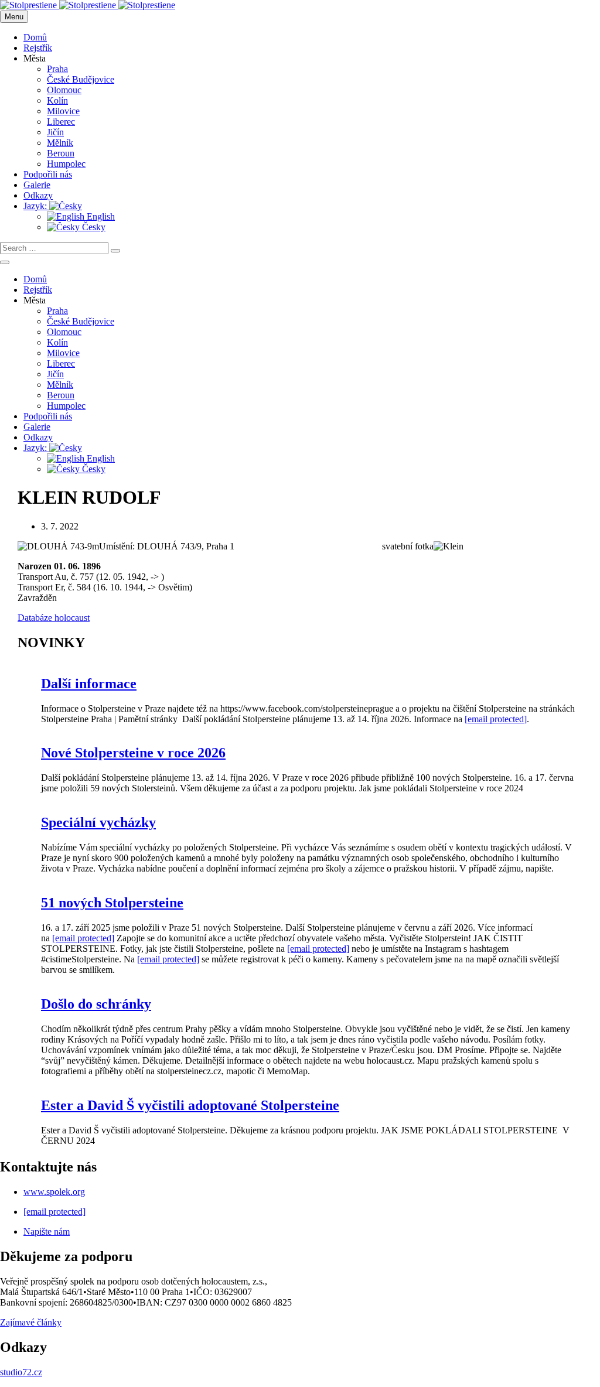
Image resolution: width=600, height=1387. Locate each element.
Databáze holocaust (54, 618)
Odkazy (38, 195)
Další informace (89, 683)
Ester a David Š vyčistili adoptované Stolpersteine (190, 1105)
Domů (35, 37)
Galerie (36, 185)
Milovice (63, 111)
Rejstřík (37, 48)
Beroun (60, 153)
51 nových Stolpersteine (112, 902)
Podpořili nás (47, 174)
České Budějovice (80, 79)
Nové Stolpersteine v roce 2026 (133, 752)
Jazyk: (36, 206)
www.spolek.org (54, 1192)
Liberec (61, 122)
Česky (92, 227)
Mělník (60, 143)
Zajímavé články (31, 1322)
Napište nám (46, 1231)
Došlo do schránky (96, 1004)
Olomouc (64, 90)
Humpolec (66, 164)
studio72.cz (21, 1372)
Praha (57, 69)
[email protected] (496, 719)
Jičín (55, 132)
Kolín (57, 100)
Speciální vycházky (98, 822)
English (99, 216)
